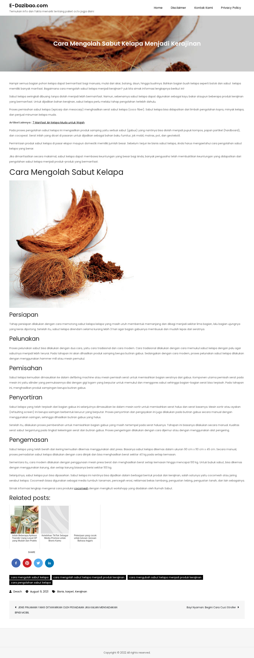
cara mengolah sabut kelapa (30, 577)
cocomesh (81, 488)
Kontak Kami (203, 8)
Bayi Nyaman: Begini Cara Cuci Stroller (211, 607)
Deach (17, 591)
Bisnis (60, 591)
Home (158, 8)
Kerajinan (81, 591)
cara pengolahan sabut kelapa (31, 582)
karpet (69, 591)
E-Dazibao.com (28, 5)
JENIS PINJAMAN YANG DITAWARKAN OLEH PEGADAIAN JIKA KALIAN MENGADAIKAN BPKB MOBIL (66, 609)
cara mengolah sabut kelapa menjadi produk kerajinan (88, 577)
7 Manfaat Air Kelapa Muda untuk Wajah (59, 122)
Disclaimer (178, 8)
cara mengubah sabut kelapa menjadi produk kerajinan (165, 577)
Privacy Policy (231, 8)
